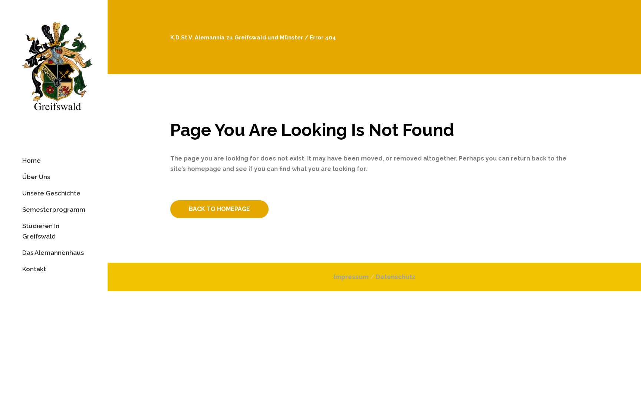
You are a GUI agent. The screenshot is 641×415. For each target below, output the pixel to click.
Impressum (351, 277)
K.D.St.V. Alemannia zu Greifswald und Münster (236, 37)
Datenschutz (395, 277)
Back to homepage (219, 209)
